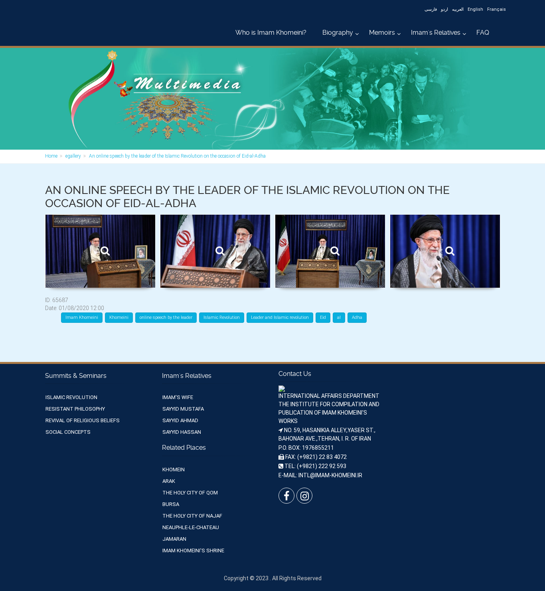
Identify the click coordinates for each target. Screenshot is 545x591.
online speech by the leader (166, 317)
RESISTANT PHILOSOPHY (75, 409)
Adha (357, 317)
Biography (337, 32)
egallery (73, 156)
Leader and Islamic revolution (280, 317)
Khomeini (118, 317)
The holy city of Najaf (192, 516)
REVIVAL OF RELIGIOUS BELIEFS (82, 420)
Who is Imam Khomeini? (270, 32)
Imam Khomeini (81, 317)
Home (51, 156)
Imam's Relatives (435, 32)
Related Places (184, 447)
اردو (444, 9)
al (339, 317)
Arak (168, 481)
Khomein (173, 469)
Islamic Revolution (221, 317)
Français (496, 9)
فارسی (431, 9)
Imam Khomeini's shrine (193, 550)
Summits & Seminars (76, 376)
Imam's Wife (177, 397)
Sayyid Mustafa (183, 409)
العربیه (458, 9)
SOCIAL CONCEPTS (68, 432)
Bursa (170, 504)
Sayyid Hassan (181, 432)
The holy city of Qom (190, 493)
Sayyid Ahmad (180, 420)
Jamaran (174, 539)
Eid (323, 317)
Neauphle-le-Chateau (190, 527)
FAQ (482, 32)
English (475, 9)
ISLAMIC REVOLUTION (71, 397)
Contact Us (294, 374)
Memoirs (382, 32)
